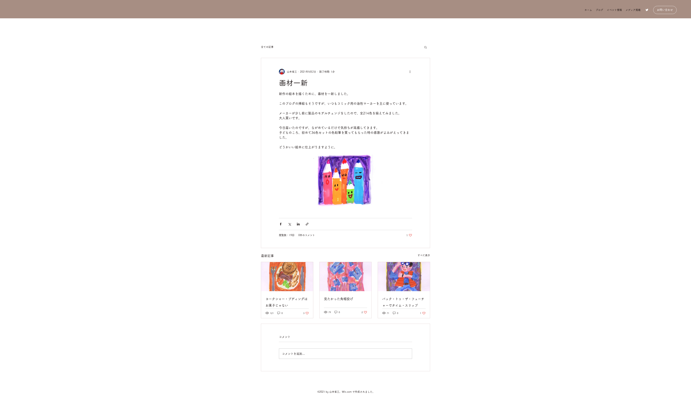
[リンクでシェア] (307, 224)
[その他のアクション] (410, 72)
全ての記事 (267, 47)
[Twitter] (647, 10)
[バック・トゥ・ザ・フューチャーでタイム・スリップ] (404, 276)
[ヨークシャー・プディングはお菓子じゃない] (287, 276)
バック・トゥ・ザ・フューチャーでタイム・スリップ (403, 302)
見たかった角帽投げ (338, 298)
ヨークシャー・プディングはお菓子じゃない (286, 302)
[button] (425, 47)
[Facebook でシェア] (280, 224)
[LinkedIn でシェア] (298, 224)
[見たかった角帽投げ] (346, 276)
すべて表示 (423, 255)
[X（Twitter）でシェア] (289, 224)
